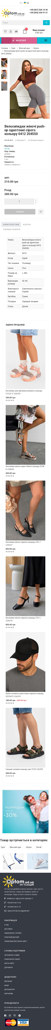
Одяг (13, 48)
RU (21, 3)
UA (28, 3)
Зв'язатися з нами (11, 955)
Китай (7, 149)
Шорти (36, 48)
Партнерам (8, 994)
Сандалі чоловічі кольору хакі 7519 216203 (24, 769)
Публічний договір (11, 937)
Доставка (8, 929)
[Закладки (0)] (5, 31)
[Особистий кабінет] (10, 31)
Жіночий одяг (24, 48)
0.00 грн (35, 31)
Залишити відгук (37, 140)
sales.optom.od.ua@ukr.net (18, 911)
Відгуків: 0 (21, 140)
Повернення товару (12, 959)
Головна (4, 48)
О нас (6, 925)
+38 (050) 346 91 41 (39, 12)
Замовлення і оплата (12, 933)
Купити (20, 211)
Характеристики (11, 224)
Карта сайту (9, 963)
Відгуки (27, 224)
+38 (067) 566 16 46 (39, 10)
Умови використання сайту (15, 941)
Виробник (8, 981)
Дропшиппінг (9, 989)
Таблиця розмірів (11, 229)
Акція (6, 985)
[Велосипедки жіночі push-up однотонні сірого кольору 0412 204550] (4, 62)
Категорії (20, 40)
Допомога (8, 967)
